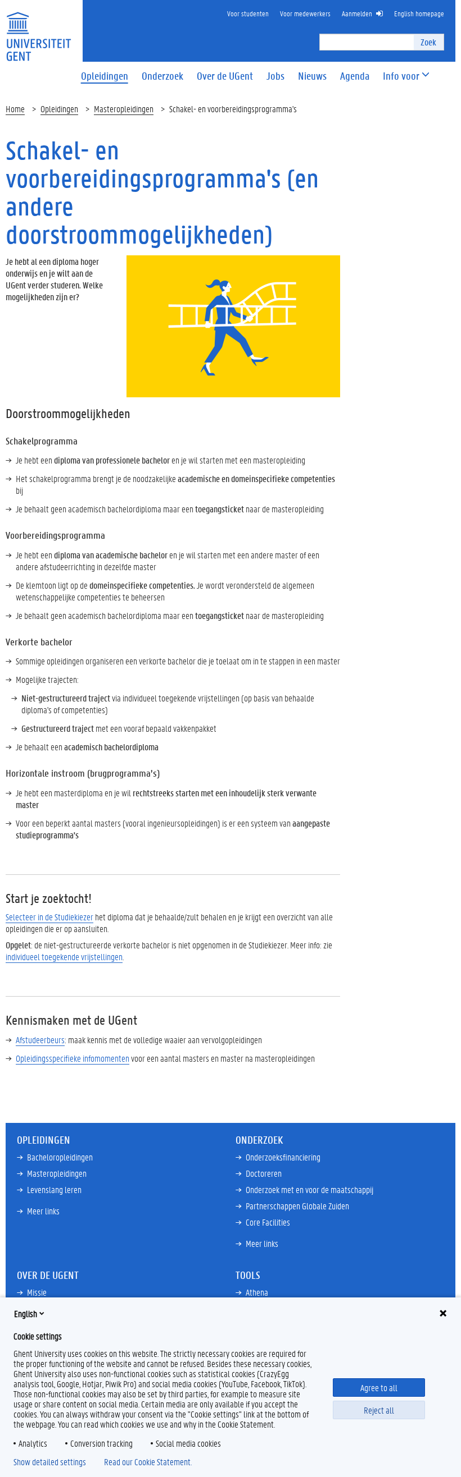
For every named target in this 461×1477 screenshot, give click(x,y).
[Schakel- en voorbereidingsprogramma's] (233, 325)
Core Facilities (268, 1222)
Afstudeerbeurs (40, 1039)
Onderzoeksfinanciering (283, 1157)
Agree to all (378, 1387)
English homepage (419, 13)
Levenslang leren (54, 1189)
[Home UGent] (38, 29)
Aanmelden (357, 13)
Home (15, 108)
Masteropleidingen (123, 108)
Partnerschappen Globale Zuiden (297, 1206)
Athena (257, 1292)
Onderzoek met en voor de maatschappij (309, 1189)
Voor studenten (248, 13)
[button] (401, 76)
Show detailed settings (49, 1461)
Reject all (379, 1410)
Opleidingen (59, 108)
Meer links (43, 1211)
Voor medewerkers (305, 13)
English (25, 1313)
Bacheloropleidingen (60, 1157)
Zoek (428, 42)
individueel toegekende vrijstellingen (64, 956)
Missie (37, 1292)
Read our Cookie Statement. (148, 1461)
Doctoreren (264, 1173)
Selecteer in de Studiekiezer (49, 917)
